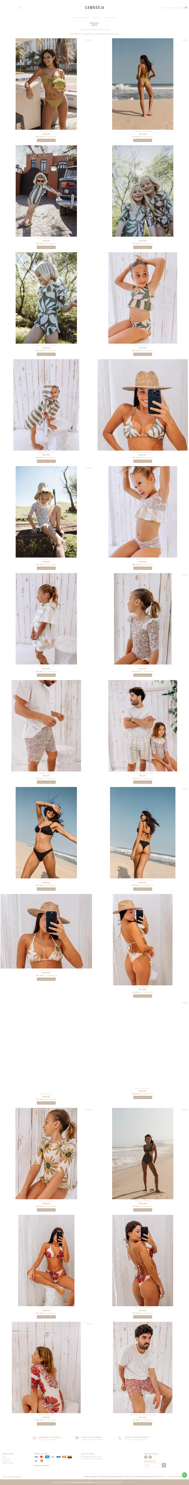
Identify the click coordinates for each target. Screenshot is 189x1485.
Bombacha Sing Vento (142, 1308)
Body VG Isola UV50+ (142, 1088)
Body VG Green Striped (46, 238)
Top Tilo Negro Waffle (46, 880)
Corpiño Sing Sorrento (143, 452)
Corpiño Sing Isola (46, 970)
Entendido (131, 1482)
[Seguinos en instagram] (145, 1457)
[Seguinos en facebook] (150, 1457)
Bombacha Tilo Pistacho (142, 131)
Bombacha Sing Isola (143, 987)
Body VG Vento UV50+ (46, 1415)
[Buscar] (19, 8)
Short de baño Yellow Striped (143, 773)
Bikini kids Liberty (142, 559)
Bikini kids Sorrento (142, 345)
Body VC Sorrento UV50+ (142, 238)
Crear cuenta (166, 8)
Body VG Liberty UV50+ (46, 559)
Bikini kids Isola (46, 1094)
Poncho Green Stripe (46, 452)
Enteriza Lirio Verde (142, 1201)
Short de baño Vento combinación (142, 1415)
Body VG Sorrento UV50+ (46, 345)
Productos (84, 17)
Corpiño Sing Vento (46, 1308)
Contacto (96, 17)
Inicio (74, 17)
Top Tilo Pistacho (46, 131)
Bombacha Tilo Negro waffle (142, 880)
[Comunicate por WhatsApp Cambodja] (184, 1474)
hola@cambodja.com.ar (93, 1456)
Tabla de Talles (110, 17)
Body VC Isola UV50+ (46, 1201)
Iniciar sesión (176, 8)
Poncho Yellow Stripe (46, 666)
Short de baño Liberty (46, 773)
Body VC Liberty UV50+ (142, 666)
